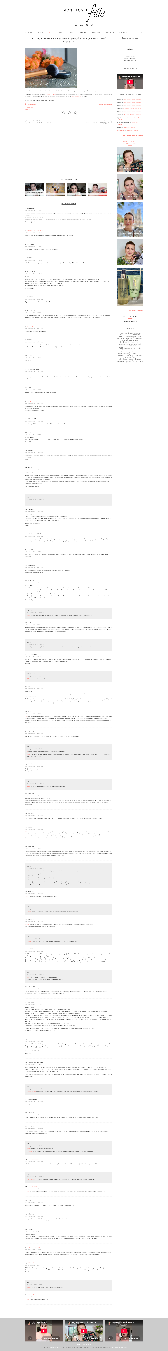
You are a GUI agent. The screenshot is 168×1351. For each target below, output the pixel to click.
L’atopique (32, 401)
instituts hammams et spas (128, 344)
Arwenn (29, 874)
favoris (125, 340)
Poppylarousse (34, 1247)
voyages (131, 361)
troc (140, 355)
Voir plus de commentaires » (133, 135)
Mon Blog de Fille (55, 1347)
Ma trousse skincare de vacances (132, 99)
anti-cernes (121, 333)
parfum (122, 350)
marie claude (30, 502)
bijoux (122, 335)
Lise (28, 647)
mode (122, 347)
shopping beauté (129, 353)
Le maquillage (29, 107)
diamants (138, 336)
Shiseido (120, 354)
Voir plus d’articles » (136, 310)
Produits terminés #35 (97, 194)
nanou (28, 786)
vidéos (133, 357)
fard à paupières (136, 338)
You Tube (139, 361)
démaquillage (123, 338)
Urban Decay (128, 357)
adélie (28, 754)
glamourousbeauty (35, 230)
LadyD (28, 977)
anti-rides (128, 333)
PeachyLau (31, 326)
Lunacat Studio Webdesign (119, 1347)
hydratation (125, 342)
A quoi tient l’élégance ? (129, 127)
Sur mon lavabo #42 (130, 302)
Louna (28, 615)
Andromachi (120, 130)
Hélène (27, 832)
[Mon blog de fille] (84, 20)
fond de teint (133, 340)
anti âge (133, 333)
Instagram (135, 342)
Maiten (28, 1148)
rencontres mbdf (122, 352)
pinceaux (27, 109)
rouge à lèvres (131, 352)
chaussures (129, 335)
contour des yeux (131, 336)
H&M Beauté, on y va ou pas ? (76, 194)
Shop (51, 32)
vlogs (126, 361)
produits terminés (135, 350)
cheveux (136, 335)
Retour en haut (83, 1344)
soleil (120, 355)
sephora (140, 352)
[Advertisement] (68, 138)
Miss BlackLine (34, 1159)
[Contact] (76, 25)
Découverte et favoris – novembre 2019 (34, 193)
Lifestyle (83, 32)
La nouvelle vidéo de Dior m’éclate (55, 194)
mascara (138, 346)
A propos (28, 32)
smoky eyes (139, 353)
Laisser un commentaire (105, 104)
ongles (139, 348)
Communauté (110, 32)
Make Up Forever (123, 346)
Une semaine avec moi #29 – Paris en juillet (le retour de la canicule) (130, 233)
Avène (138, 333)
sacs (137, 352)
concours (121, 336)
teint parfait (133, 355)
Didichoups (30, 679)
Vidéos (71, 32)
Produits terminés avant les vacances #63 (129, 261)
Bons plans (96, 32)
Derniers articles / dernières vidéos (130, 142)
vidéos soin (120, 361)
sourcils (125, 355)
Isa (27, 751)
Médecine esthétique (130, 348)
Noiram (31, 1263)
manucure (132, 346)
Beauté (40, 32)
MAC (139, 344)
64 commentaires (31, 104)
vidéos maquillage (130, 359)
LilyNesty (29, 1151)
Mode (61, 32)
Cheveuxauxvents (31, 1091)
